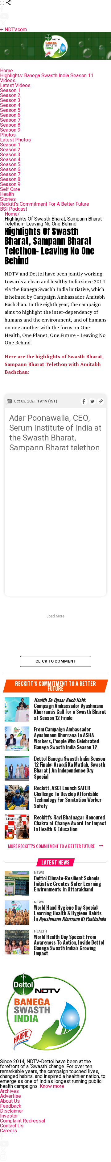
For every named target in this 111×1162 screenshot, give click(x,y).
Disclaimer (11, 1111)
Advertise (10, 1096)
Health (7, 194)
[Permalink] (100, 401)
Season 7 (10, 120)
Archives (9, 1091)
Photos (8, 135)
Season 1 (10, 90)
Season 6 (10, 115)
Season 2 (10, 95)
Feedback (10, 1106)
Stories (8, 199)
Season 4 (10, 105)
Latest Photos (15, 140)
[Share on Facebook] (84, 401)
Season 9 (10, 130)
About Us (10, 1101)
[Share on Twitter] (92, 401)
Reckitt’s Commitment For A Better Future (44, 204)
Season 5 (10, 110)
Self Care (10, 189)
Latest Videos (15, 85)
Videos (7, 80)
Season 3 (10, 100)
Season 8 (10, 125)
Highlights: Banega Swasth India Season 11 (46, 75)
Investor (9, 1116)
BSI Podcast (13, 209)
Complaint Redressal (22, 1121)
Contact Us (11, 1126)
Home (6, 71)
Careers (8, 1131)
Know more (52, 1086)
